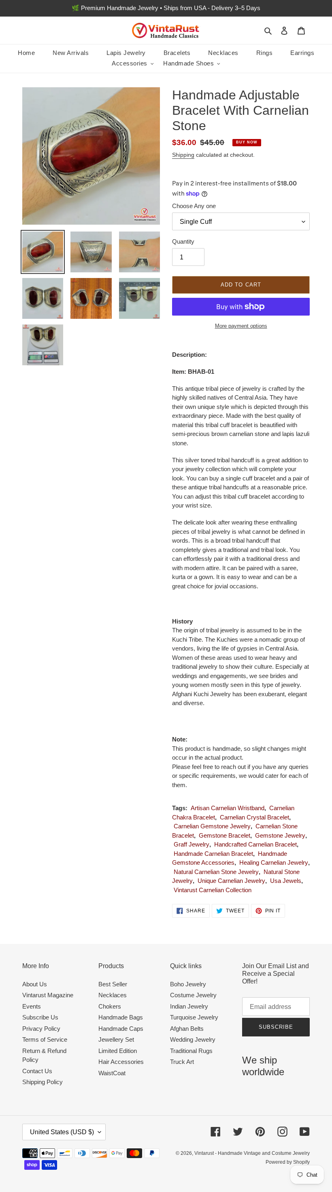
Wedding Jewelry (192, 1039)
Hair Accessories (121, 1061)
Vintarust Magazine (47, 995)
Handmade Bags (120, 1017)
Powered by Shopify (288, 1162)
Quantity (183, 241)
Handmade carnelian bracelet (213, 853)
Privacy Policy (41, 1028)
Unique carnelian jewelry (231, 880)
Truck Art (182, 1061)
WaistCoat (112, 1073)
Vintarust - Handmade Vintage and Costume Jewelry (252, 1153)
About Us (34, 984)
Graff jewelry (191, 844)
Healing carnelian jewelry (273, 862)
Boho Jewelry (188, 984)
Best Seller (112, 984)
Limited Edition (117, 1050)
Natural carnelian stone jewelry (216, 871)
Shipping (183, 155)
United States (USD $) (62, 1132)
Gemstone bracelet (224, 835)
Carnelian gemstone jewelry (212, 826)
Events (31, 1006)
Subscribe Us (40, 1017)
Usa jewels (285, 880)
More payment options (241, 326)
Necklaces (112, 995)
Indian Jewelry (189, 1006)
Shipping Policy (42, 1081)
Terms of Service (44, 1039)
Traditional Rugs (191, 1050)
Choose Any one (194, 205)
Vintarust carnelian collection (212, 890)
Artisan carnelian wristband (227, 807)
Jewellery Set (116, 1039)
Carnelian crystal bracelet (254, 817)
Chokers (109, 1006)
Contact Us (37, 1071)
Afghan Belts (187, 1028)
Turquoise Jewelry (194, 1017)
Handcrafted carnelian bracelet (255, 844)
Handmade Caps (120, 1028)
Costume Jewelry (193, 995)
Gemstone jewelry (280, 835)
